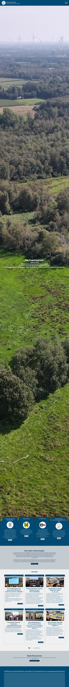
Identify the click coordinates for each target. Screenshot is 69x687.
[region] (34, 263)
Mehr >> (10, 540)
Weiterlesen (20, 603)
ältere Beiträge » (37, 648)
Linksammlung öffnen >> (34, 660)
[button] (1, 263)
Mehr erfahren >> (34, 563)
